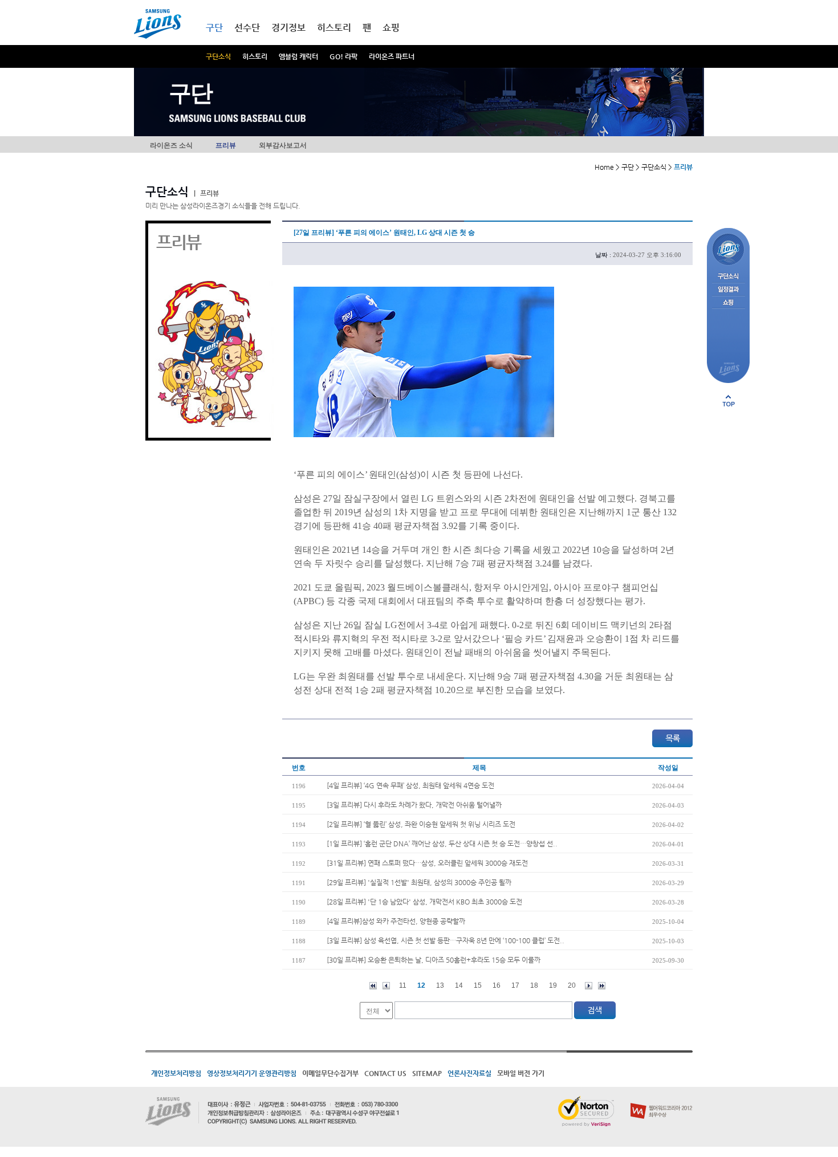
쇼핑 (391, 27)
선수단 (247, 27)
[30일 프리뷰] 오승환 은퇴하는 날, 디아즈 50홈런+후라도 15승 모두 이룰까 (433, 960)
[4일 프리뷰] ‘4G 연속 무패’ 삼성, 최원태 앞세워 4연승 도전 (410, 785)
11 (402, 985)
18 (534, 985)
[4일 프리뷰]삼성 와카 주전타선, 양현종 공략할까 (396, 921)
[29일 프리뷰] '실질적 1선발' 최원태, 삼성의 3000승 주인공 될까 (419, 882)
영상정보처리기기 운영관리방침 (251, 1073)
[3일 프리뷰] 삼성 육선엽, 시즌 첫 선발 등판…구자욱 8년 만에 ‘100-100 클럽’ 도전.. (445, 940)
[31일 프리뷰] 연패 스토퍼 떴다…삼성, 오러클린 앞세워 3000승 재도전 (427, 863)
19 (553, 985)
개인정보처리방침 (176, 1073)
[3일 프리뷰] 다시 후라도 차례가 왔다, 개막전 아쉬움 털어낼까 (414, 805)
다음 (588, 985)
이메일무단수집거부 (330, 1073)
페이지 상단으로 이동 (728, 400)
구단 (214, 27)
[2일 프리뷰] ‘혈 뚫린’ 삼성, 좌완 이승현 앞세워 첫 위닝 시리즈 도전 (421, 824)
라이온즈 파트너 (391, 56)
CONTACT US (385, 1073)
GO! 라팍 (343, 56)
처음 (373, 985)
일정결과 (728, 289)
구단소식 (218, 56)
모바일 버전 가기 (520, 1073)
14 (459, 985)
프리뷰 (225, 145)
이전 (386, 985)
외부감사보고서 (283, 145)
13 (440, 985)
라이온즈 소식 (171, 145)
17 (515, 985)
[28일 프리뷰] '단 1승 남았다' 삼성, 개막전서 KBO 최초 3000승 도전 (424, 902)
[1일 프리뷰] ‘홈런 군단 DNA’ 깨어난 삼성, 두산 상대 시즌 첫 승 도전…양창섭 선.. (442, 844)
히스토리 (254, 56)
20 (572, 985)
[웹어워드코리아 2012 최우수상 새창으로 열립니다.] (661, 1101)
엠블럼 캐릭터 (298, 56)
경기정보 (288, 27)
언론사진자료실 (469, 1073)
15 (478, 985)
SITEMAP (427, 1073)
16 (497, 985)
